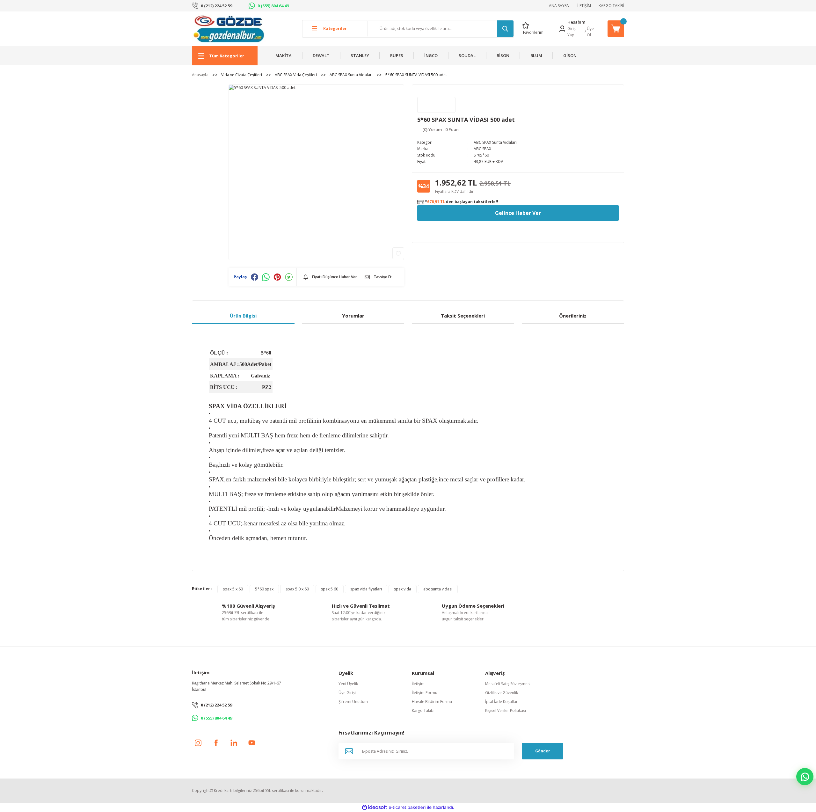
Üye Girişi (347, 692)
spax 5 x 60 (233, 589)
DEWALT (321, 55)
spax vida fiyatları (366, 589)
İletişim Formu (424, 692)
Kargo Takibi (423, 710)
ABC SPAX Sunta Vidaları (495, 142)
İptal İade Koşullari (502, 701)
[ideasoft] (374, 807)
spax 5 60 (329, 589)
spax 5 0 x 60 (297, 589)
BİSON (503, 55)
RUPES (396, 55)
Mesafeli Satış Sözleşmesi (507, 683)
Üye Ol (590, 32)
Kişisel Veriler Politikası (505, 710)
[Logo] (229, 28)
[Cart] (616, 28)
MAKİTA (283, 55)
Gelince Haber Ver (518, 212)
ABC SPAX (482, 148)
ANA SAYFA (559, 5)
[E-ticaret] (407, 807)
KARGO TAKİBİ (611, 5)
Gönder (542, 751)
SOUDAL (467, 55)
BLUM (536, 55)
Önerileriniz (572, 315)
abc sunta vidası (437, 589)
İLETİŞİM (584, 5)
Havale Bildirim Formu (432, 701)
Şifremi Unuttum (353, 701)
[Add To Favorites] (398, 253)
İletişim (418, 683)
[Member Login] (562, 29)
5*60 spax (264, 589)
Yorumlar (353, 315)
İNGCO (431, 55)
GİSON (570, 55)
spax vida (402, 589)
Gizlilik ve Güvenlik (501, 692)
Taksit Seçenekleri (463, 315)
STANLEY (360, 55)
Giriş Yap (571, 32)
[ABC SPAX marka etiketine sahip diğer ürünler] (436, 105)
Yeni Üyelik (348, 683)
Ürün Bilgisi (243, 315)
